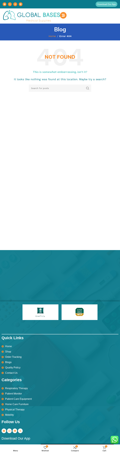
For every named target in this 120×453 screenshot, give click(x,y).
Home (52, 36)
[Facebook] (4, 4)
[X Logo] (10, 4)
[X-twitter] (20, 430)
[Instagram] (15, 4)
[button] (106, 4)
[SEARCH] (87, 88)
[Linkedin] (20, 4)
